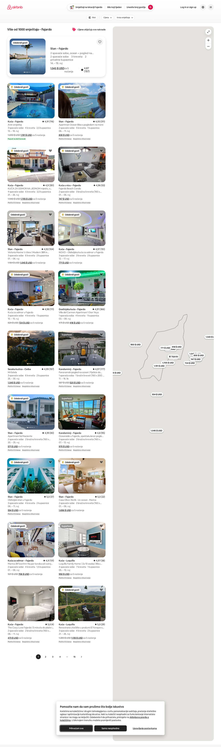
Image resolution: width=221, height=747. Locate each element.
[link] (31, 656)
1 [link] (38, 656)
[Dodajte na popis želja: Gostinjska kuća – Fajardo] (101, 274)
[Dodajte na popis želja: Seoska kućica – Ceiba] (50, 334)
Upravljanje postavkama (145, 728)
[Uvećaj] (208, 40)
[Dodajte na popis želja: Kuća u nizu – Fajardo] (101, 150)
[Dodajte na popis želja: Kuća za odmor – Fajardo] (50, 525)
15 (74, 656)
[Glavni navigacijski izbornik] (211, 7)
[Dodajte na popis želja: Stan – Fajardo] (101, 86)
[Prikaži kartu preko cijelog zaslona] (208, 32)
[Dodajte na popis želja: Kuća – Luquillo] (101, 525)
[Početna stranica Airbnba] (15, 7)
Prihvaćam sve (76, 728)
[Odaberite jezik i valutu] (203, 7)
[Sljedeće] (81, 656)
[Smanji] (208, 46)
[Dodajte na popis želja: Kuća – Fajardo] (50, 86)
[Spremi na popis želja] (100, 42)
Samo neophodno (110, 728)
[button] (57, 68)
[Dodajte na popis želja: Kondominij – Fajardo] (101, 334)
